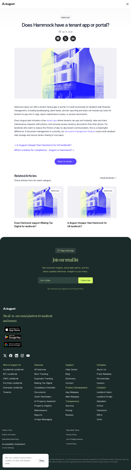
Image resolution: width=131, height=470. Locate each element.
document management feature (80, 131)
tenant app (52, 120)
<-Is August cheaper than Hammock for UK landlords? (43, 145)
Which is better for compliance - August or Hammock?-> (44, 150)
